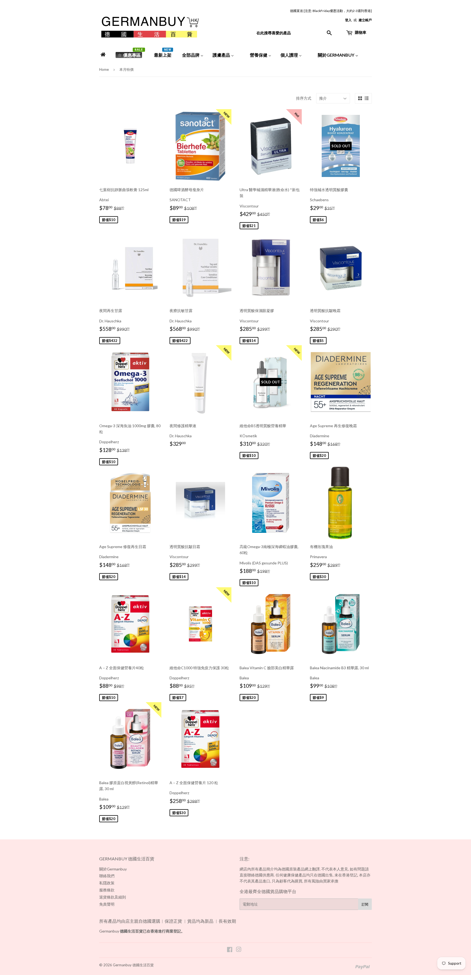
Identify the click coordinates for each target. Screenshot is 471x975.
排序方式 (303, 98)
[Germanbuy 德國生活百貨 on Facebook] (230, 950)
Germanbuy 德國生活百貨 (133, 965)
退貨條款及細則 (112, 897)
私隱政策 (106, 883)
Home (104, 69)
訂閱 (365, 904)
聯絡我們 (106, 875)
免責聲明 (106, 904)
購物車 (360, 32)
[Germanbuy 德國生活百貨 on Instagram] (238, 950)
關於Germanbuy (113, 869)
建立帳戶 (365, 20)
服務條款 (106, 890)
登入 (348, 20)
